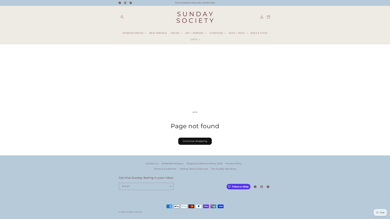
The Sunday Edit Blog (223, 168)
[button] (122, 17)
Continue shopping (195, 141)
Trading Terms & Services (193, 168)
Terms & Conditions (165, 168)
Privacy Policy (234, 163)
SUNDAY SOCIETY (134, 212)
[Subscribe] (170, 186)
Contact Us (152, 163)
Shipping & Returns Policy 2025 (205, 163)
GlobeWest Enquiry (172, 163)
